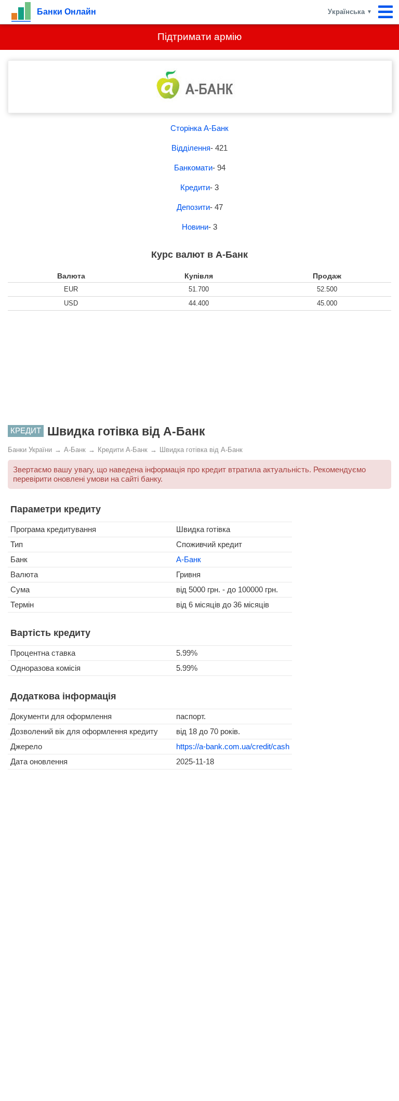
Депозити (193, 207)
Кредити (195, 187)
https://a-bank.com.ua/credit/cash (232, 746)
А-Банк (188, 559)
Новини (195, 226)
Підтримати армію (199, 36)
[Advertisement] (199, 368)
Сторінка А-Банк (199, 128)
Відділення (190, 147)
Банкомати (193, 167)
